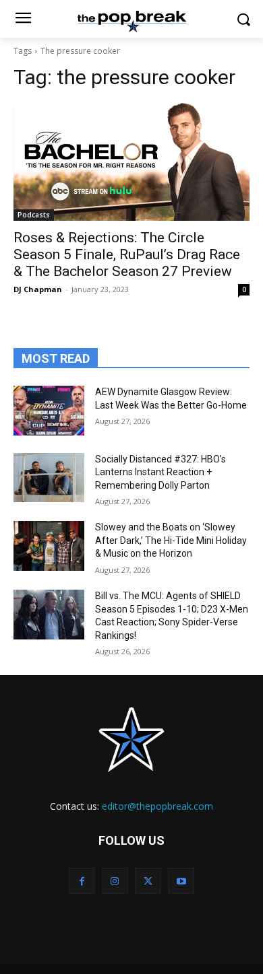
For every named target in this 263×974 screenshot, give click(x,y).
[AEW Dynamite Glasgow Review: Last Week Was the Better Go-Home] (48, 411)
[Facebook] (82, 881)
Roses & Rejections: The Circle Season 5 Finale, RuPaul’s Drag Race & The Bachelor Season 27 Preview (126, 254)
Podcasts (34, 214)
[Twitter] (148, 881)
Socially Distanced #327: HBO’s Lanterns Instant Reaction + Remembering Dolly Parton (160, 472)
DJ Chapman (37, 289)
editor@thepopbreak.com (157, 806)
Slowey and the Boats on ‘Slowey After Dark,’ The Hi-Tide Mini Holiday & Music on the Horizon (171, 540)
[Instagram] (115, 881)
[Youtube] (181, 881)
